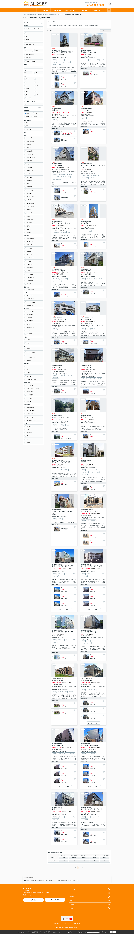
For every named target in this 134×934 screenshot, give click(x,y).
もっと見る (73, 71)
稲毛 (58, 57)
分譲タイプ (29, 177)
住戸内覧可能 (30, 417)
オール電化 (29, 261)
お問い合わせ (98, 10)
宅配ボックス (30, 391)
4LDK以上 (28, 98)
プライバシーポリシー (66, 923)
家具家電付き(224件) (29, 880)
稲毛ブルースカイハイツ (88, 52)
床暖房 (28, 343)
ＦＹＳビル (84, 223)
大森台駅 (86, 25)
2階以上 (29, 429)
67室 (63, 861)
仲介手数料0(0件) (74, 880)
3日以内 (28, 116)
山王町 (60, 221)
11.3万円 (74, 857)
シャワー (29, 330)
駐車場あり (29, 426)
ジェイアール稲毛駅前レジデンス (62, 52)
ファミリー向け (30, 219)
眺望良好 (29, 183)
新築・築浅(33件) (50, 880)
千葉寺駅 (80, 25)
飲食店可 (29, 229)
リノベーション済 (31, 157)
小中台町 (61, 460)
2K (26, 85)
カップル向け (30, 213)
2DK (37, 85)
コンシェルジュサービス (33, 420)
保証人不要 (29, 160)
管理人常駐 (29, 180)
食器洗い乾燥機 (30, 298)
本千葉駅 (59, 25)
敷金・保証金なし (30, 54)
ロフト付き (29, 244)
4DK (37, 94)
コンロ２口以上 (30, 295)
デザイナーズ (30, 154)
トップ (30, 10)
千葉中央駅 (91, 25)
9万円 (104, 857)
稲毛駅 (69, 25)
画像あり (28, 122)
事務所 (40, 28)
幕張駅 (97, 25)
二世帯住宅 (29, 186)
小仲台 (89, 221)
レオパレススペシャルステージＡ (62, 566)
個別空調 (29, 284)
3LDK (37, 91)
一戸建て (28, 39)
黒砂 (60, 509)
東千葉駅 (64, 25)
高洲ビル (55, 110)
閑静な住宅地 (30, 151)
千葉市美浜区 (56, 108)
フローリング (30, 241)
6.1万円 (84, 857)
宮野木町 (61, 678)
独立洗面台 (29, 334)
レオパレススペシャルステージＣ (62, 632)
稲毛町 (60, 807)
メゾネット (29, 248)
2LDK (27, 88)
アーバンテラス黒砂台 (59, 271)
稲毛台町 (90, 108)
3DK (27, 91)
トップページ (72, 889)
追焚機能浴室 (30, 314)
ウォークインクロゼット (33, 352)
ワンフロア (29, 222)
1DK (27, 82)
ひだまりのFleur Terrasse (60, 417)
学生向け (29, 209)
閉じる (113, 932)
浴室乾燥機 (29, 317)
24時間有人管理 (30, 407)
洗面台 (28, 324)
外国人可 (29, 200)
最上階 (28, 436)
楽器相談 (29, 144)
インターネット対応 (31, 379)
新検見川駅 (74, 25)
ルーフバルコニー (31, 257)
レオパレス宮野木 (57, 680)
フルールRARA (57, 165)
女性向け (29, 216)
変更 (41, 22)
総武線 (54, 57)
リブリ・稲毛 (56, 367)
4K (26, 94)
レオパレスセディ (57, 809)
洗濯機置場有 (30, 280)
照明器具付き (30, 267)
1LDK (37, 82)
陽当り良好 (29, 147)
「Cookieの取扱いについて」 (93, 932)
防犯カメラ (29, 401)
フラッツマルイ (86, 110)
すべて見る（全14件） (64, 786)
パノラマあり (29, 129)
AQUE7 (83, 462)
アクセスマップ (72, 904)
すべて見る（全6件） (64, 609)
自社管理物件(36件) (40, 880)
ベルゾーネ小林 (86, 319)
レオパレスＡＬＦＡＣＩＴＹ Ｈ (91, 809)
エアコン (29, 339)
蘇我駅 (54, 25)
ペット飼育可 (30, 138)
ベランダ (29, 251)
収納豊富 (29, 360)
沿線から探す (57, 10)
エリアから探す (43, 10)
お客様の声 (71, 896)
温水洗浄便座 (30, 321)
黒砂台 (89, 50)
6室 (84, 861)
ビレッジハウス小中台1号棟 (61, 462)
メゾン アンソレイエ (59, 319)
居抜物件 (29, 232)
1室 (94, 861)
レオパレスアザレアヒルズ (89, 511)
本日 (36, 113)
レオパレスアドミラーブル (89, 632)
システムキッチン (31, 302)
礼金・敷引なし (30, 57)
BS (27, 369)
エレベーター (30, 264)
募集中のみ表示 (30, 44)
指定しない (28, 113)
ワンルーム (28, 79)
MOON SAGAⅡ (86, 271)
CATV (28, 372)
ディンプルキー (30, 398)
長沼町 (60, 163)
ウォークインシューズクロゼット (33, 357)
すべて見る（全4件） (93, 609)
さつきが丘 (91, 318)
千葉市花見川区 (85, 318)
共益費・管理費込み (31, 61)
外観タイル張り (30, 289)
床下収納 (29, 348)
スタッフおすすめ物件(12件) (62, 880)
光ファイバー (30, 376)
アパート (28, 33)
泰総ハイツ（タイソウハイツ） (62, 223)
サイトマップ (77, 923)
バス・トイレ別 (30, 311)
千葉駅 (49, 25)
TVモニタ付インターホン (33, 388)
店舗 (34, 28)
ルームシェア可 (30, 206)
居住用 (27, 28)
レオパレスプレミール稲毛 (89, 745)
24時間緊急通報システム (33, 395)
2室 (74, 861)
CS (27, 366)
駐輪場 (28, 271)
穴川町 (89, 269)
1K (36, 79)
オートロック (30, 385)
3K (36, 88)
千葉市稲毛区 (56, 50)
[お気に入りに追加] (75, 76)
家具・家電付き (30, 277)
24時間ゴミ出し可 (31, 413)
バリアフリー (30, 170)
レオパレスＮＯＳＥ (87, 680)
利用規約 (57, 923)
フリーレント (30, 190)
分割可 (28, 173)
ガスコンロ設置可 (31, 203)
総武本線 (55, 228)
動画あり (28, 125)
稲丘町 (89, 460)
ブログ (70, 900)
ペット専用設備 (30, 141)
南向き (28, 439)
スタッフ (71, 893)
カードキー (29, 193)
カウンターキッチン (31, 305)
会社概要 (85, 10)
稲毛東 (60, 50)
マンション (28, 36)
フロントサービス (31, 410)
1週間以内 (35, 116)
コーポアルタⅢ (86, 367)
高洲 (60, 108)
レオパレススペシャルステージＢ (91, 566)
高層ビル (29, 226)
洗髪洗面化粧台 (30, 327)
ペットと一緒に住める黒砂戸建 (62, 511)
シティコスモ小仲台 (87, 417)
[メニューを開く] (108, 10)
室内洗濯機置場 (30, 238)
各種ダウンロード (71, 10)
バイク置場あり (30, 274)
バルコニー (29, 254)
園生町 (89, 365)
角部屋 (28, 442)
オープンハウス (30, 196)
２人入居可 (29, 167)
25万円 (94, 857)
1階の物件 (29, 432)
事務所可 (29, 164)
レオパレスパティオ (58, 745)
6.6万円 (63, 857)
